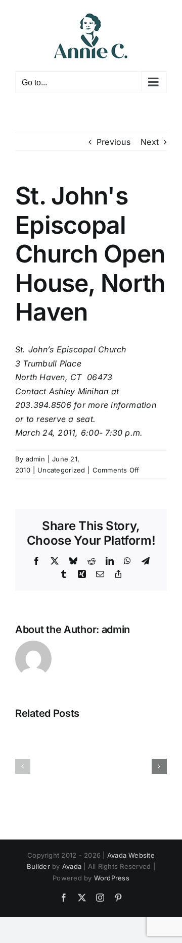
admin (35, 459)
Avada (71, 866)
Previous (113, 142)
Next (150, 142)
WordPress (111, 878)
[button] (22, 766)
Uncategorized (61, 470)
